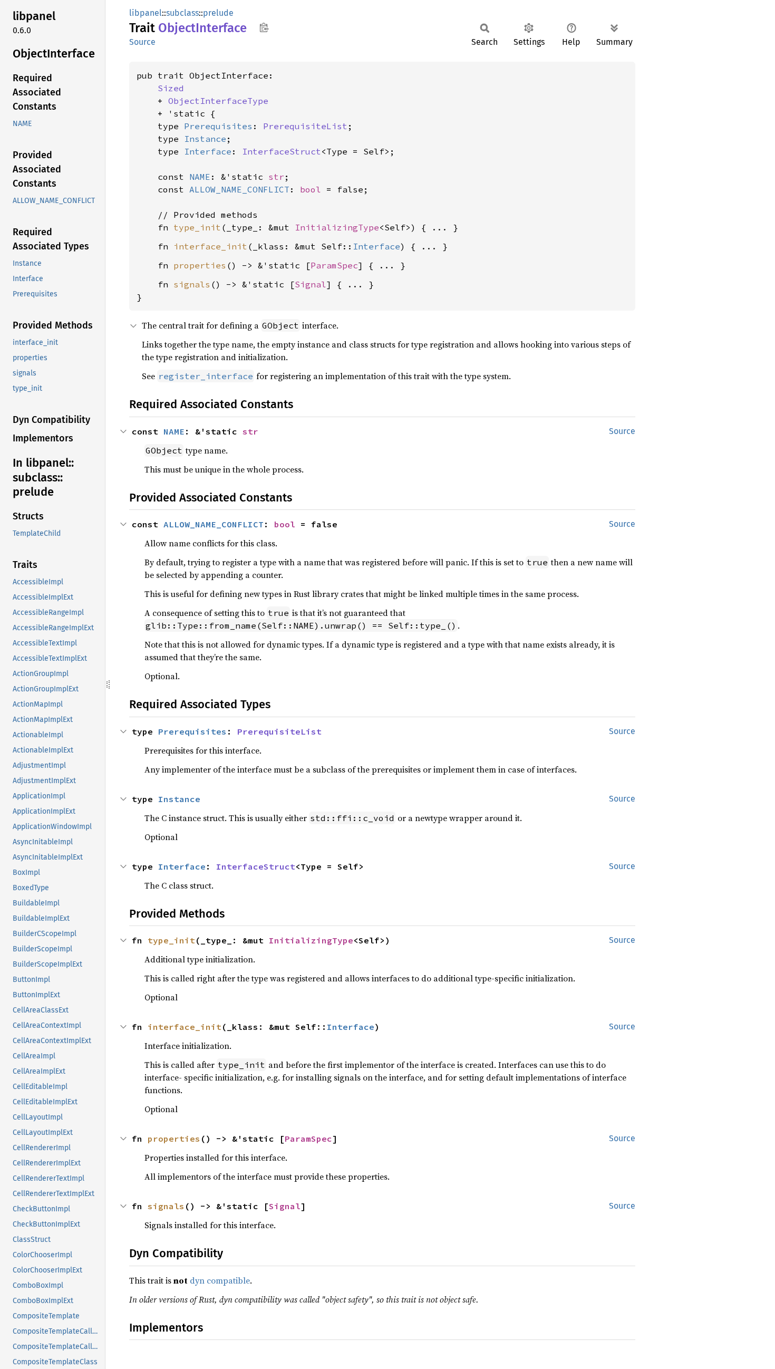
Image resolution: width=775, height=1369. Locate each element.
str (276, 176)
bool (310, 189)
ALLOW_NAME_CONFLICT (239, 189)
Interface (207, 151)
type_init (197, 227)
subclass (182, 13)
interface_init (210, 246)
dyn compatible (220, 1280)
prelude (218, 13)
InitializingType (337, 227)
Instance (205, 138)
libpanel (145, 13)
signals (191, 284)
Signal (310, 284)
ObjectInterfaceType (218, 100)
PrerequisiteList (305, 126)
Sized (171, 88)
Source (142, 42)
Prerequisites (218, 126)
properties (199, 265)
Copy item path (264, 27)
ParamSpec (334, 265)
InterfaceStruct (281, 151)
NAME (199, 176)
